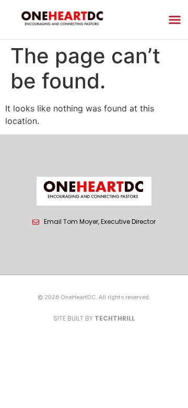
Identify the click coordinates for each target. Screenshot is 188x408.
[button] (175, 20)
